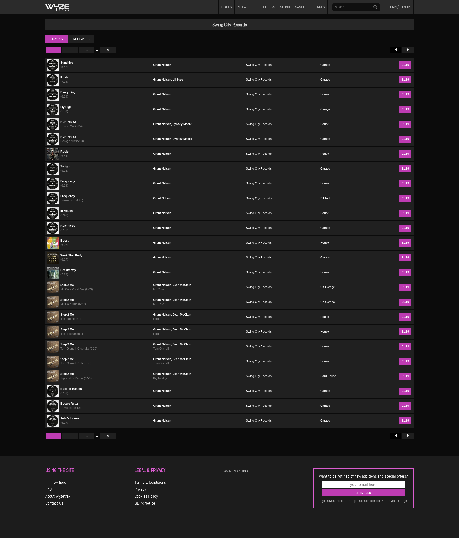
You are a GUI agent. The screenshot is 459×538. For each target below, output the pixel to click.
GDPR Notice (145, 503)
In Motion (66, 211)
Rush (64, 77)
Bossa (64, 240)
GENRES (319, 7)
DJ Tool (325, 198)
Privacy (140, 489)
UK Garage (327, 287)
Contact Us (54, 503)
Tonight (65, 166)
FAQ (48, 489)
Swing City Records (259, 64)
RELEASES (244, 7)
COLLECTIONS (266, 7)
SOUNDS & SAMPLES (294, 7)
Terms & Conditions (150, 482)
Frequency (67, 181)
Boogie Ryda (69, 403)
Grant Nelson (162, 64)
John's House (69, 418)
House (324, 94)
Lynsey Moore (182, 124)
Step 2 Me (67, 285)
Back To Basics (71, 388)
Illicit (156, 319)
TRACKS (226, 7)
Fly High (65, 107)
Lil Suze (178, 79)
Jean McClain (182, 285)
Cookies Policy (146, 496)
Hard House (328, 376)
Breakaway (68, 270)
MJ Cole (158, 289)
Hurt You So (68, 122)
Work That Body (71, 255)
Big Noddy (160, 378)
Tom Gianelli (161, 348)
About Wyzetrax (58, 496)
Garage (325, 64)
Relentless (67, 225)
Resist (64, 151)
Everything (67, 92)
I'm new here (55, 482)
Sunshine (66, 62)
